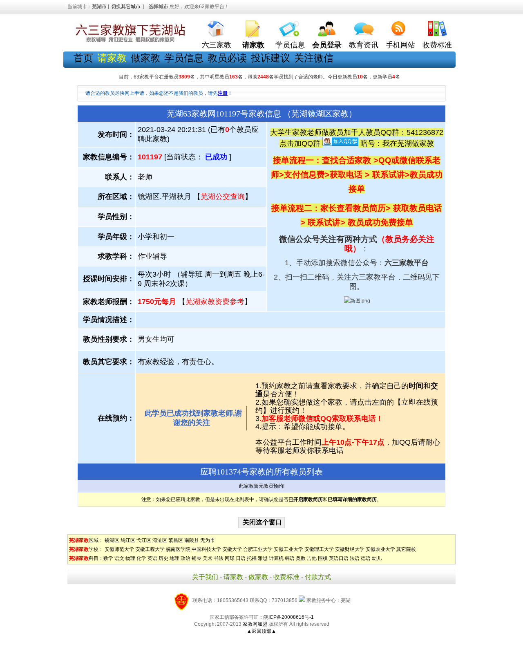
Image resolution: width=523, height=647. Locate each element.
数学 (108, 558)
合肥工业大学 (258, 549)
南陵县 (191, 540)
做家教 (145, 57)
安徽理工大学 (319, 549)
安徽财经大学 (349, 549)
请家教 (233, 576)
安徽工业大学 (288, 549)
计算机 (276, 558)
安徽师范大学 (119, 549)
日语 (241, 558)
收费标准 (437, 45)
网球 (230, 558)
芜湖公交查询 (223, 197)
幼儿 (377, 558)
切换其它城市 (126, 6)
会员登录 (327, 45)
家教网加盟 (255, 624)
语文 (119, 558)
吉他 (312, 558)
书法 (219, 558)
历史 (163, 558)
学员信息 (290, 45)
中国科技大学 (206, 549)
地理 (174, 558)
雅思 (263, 558)
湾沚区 (159, 540)
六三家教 (216, 45)
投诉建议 (270, 57)
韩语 (290, 558)
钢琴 (196, 558)
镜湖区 (112, 540)
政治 (185, 558)
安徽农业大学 (380, 549)
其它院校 (406, 549)
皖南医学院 (178, 549)
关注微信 (313, 57)
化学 (141, 558)
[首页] (216, 26)
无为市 (207, 540)
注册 (223, 93)
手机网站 (400, 45)
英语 (152, 558)
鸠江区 (128, 540)
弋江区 (143, 540)
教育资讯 (363, 45)
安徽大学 (232, 549)
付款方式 (318, 576)
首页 (83, 57)
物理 (130, 558)
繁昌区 (175, 540)
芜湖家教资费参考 (215, 302)
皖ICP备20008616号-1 (289, 617)
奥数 (301, 558)
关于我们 (205, 576)
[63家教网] (128, 42)
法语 (355, 558)
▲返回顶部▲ (261, 631)
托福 (252, 558)
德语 (366, 558)
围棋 (323, 558)
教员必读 (227, 57)
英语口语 (339, 558)
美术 (207, 558)
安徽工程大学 (150, 549)
